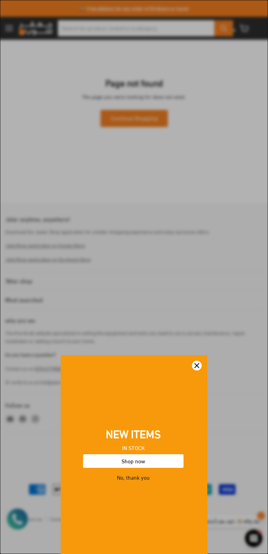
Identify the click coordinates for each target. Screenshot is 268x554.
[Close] (197, 365)
